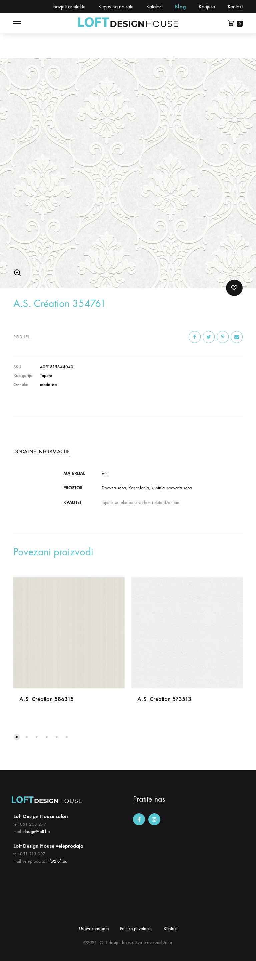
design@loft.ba (36, 831)
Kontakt (235, 6)
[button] (16, 737)
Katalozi (154, 6)
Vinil (106, 473)
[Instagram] (154, 819)
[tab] (128, 451)
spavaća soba (179, 488)
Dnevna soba (114, 488)
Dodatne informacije (41, 451)
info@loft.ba (56, 861)
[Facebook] (139, 819)
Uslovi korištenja (94, 928)
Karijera (207, 6)
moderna (48, 384)
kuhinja (158, 488)
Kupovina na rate (116, 6)
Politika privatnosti (136, 928)
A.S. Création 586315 (46, 699)
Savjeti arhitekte (69, 6)
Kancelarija (138, 488)
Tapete (46, 375)
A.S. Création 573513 (164, 699)
